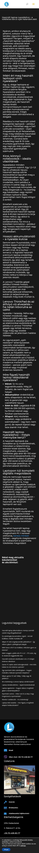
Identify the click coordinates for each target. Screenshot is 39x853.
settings (23, 846)
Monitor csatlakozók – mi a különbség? (15, 699)
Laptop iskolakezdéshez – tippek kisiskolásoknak (18, 685)
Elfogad (6, 849)
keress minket (21, 536)
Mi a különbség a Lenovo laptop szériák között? (18, 682)
